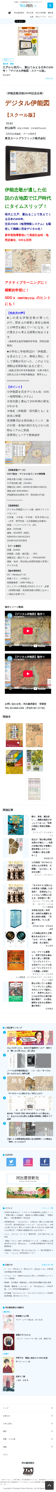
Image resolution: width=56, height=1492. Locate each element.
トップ (5, 1408)
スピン (50, 17)
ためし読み (7, 1424)
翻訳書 (50, 13)
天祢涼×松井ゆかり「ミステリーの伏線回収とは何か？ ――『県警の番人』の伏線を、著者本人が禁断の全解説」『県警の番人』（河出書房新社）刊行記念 (28, 1215)
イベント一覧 (47, 1208)
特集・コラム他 (9, 1439)
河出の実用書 (40, 13)
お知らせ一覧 (47, 1265)
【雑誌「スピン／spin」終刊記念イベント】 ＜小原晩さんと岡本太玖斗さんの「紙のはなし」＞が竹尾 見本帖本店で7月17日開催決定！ (28, 1243)
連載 (5, 1447)
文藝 (31, 17)
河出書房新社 (19, 13)
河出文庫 (29, 13)
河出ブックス (40, 17)
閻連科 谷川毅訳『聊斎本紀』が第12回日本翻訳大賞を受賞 (27, 1282)
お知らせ (6, 1416)
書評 (5, 1431)
